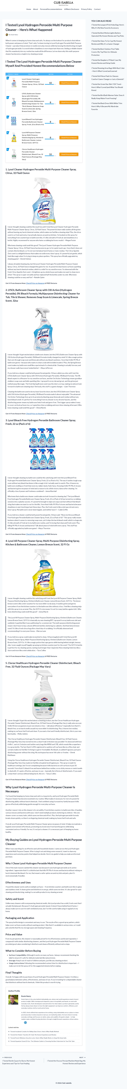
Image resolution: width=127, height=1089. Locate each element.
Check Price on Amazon (69, 83)
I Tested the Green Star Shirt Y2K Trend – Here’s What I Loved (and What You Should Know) (107, 87)
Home (28, 9)
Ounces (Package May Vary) (36, 666)
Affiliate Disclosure (71, 9)
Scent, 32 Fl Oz (61, 544)
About (35, 9)
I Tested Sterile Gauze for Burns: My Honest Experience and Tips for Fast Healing (18, 1061)
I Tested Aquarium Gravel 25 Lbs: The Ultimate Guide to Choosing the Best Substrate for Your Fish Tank (42, 1041)
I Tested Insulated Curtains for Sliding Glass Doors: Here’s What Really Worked (34, 1031)
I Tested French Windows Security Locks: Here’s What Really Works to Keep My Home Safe (38, 1038)
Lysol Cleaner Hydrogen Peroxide (26, 169)
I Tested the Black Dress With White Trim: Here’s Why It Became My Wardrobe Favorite (106, 106)
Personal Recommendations (51, 9)
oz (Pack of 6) (23, 423)
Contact (97, 9)
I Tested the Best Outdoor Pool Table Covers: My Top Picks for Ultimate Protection (105, 52)
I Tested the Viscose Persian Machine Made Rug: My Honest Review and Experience (66, 1061)
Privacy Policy (86, 9)
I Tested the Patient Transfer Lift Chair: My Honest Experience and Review (33, 1035)
